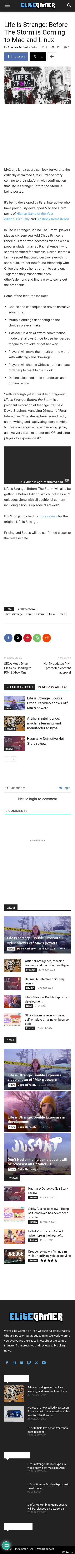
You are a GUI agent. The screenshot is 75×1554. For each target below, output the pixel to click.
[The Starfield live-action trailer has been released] (14, 1434)
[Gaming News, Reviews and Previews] (38, 6)
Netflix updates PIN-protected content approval (57, 668)
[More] (52, 56)
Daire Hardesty (26, 948)
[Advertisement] (37, 136)
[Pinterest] (27, 638)
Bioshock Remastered (53, 219)
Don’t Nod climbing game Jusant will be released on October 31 (37, 1161)
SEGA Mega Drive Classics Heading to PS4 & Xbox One (17, 668)
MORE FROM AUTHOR (52, 687)
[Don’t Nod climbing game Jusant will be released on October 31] (37, 1154)
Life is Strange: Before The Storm (25, 613)
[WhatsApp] (37, 638)
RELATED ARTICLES (20, 687)
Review (9, 748)
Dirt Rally (23, 219)
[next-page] (13, 759)
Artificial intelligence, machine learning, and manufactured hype (44, 723)
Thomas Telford (18, 47)
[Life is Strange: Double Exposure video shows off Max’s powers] (14, 703)
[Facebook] (8, 638)
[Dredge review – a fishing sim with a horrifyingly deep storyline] (14, 1256)
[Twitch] (29, 1363)
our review (49, 516)
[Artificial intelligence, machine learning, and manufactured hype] (14, 723)
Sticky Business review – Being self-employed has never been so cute (47, 1019)
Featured (10, 728)
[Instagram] (14, 1363)
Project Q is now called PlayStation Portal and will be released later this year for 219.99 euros (49, 1411)
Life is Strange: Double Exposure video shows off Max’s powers (47, 703)
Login (66, 788)
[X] (18, 638)
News (8, 708)
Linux (52, 613)
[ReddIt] (46, 638)
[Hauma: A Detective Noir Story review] (14, 743)
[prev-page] (6, 759)
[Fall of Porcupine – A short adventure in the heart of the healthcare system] (14, 1236)
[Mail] (21, 1363)
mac (62, 613)
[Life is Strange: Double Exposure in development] (12, 1001)
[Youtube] (44, 1363)
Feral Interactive (26, 608)
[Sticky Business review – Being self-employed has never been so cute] (12, 1019)
